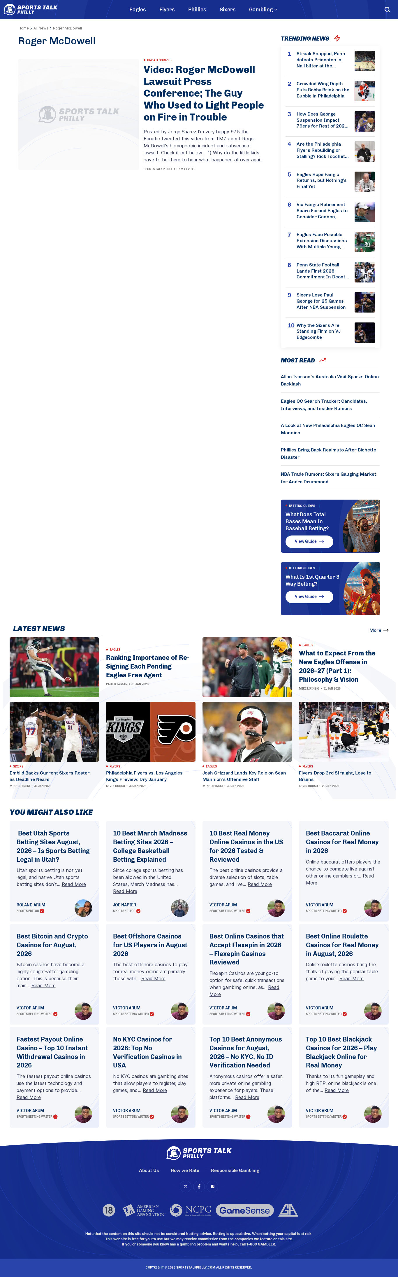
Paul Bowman (116, 684)
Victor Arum (223, 905)
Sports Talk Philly (158, 169)
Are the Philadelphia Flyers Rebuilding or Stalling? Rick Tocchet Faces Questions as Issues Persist (321, 150)
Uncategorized (159, 60)
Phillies (197, 9)
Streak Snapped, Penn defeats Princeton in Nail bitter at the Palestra (321, 60)
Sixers (228, 9)
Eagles (137, 9)
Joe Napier (124, 905)
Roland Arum (31, 905)
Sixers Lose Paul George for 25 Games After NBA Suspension (321, 301)
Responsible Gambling (235, 1170)
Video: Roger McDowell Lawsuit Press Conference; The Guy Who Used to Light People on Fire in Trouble (204, 93)
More (375, 630)
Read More (74, 884)
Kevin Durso (115, 786)
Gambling (261, 9)
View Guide (306, 541)
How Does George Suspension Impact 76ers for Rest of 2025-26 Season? (323, 120)
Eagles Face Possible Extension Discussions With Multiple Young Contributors (322, 241)
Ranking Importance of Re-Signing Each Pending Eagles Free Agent (147, 666)
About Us (149, 1170)
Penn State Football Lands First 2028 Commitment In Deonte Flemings (322, 271)
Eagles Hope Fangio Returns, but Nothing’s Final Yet (322, 180)
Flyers (167, 9)
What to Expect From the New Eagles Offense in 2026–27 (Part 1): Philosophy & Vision (337, 666)
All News (41, 28)
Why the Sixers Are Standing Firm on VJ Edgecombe (319, 331)
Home (23, 28)
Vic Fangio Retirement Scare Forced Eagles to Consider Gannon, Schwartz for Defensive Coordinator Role (323, 211)
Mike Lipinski (309, 688)
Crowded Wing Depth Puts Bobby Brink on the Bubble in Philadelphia (323, 90)
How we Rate (185, 1170)
